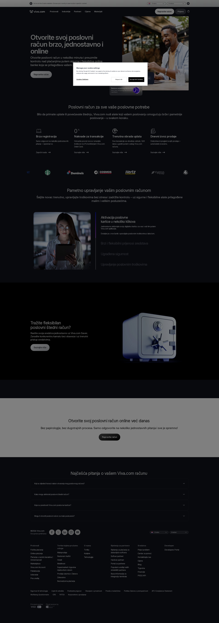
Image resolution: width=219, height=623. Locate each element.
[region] (110, 74)
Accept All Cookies (136, 79)
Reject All (119, 79)
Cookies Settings (82, 79)
